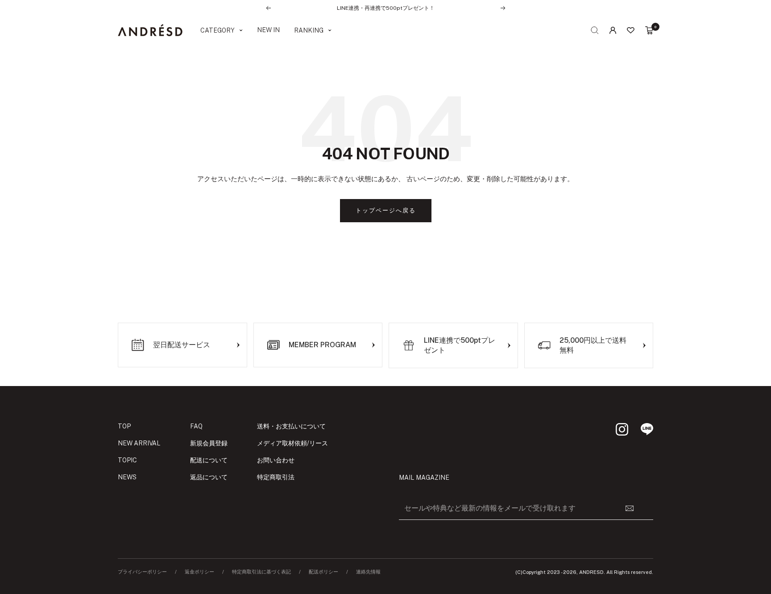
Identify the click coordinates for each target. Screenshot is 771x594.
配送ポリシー (323, 571)
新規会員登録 (209, 443)
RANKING (308, 30)
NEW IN (268, 29)
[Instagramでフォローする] (622, 429)
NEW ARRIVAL (139, 443)
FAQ (196, 426)
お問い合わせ (275, 460)
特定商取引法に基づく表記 (261, 571)
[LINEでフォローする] (647, 429)
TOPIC (127, 460)
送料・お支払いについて (291, 426)
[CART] (649, 30)
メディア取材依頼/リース (292, 443)
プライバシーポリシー (142, 571)
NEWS (127, 477)
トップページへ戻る (386, 210)
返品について (209, 477)
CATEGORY (217, 30)
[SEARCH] (595, 30)
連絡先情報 (368, 571)
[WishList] (630, 30)
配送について (209, 460)
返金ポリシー (199, 571)
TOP (124, 426)
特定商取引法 (275, 477)
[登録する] (635, 508)
